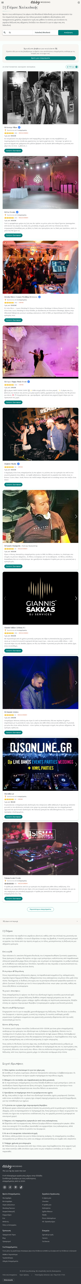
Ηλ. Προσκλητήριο (48, 1222)
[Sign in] (78, 2)
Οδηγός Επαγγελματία (10, 1261)
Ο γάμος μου (46, 1198)
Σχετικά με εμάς (47, 1235)
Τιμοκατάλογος (8, 1258)
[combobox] (19, 32)
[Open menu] (2, 2)
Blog (4, 1238)
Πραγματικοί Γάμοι (9, 1235)
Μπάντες (6, 1222)
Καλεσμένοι (46, 1208)
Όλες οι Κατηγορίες (9, 1225)
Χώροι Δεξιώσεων (9, 1205)
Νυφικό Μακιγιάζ (9, 1211)
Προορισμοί (7, 1241)
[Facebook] (10, 1187)
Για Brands (45, 1241)
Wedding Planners (9, 1208)
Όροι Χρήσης (24, 1275)
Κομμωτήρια (7, 1215)
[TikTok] (21, 1187)
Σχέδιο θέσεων (47, 1211)
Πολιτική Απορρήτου (10, 1275)
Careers (45, 1238)
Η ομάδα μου (46, 1205)
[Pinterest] (16, 1187)
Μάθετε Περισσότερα (10, 1254)
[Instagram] (5, 1187)
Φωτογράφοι (7, 1198)
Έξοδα (44, 1215)
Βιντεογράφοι (7, 1201)
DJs (4, 1218)
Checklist (45, 1201)
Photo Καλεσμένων (49, 1218)
